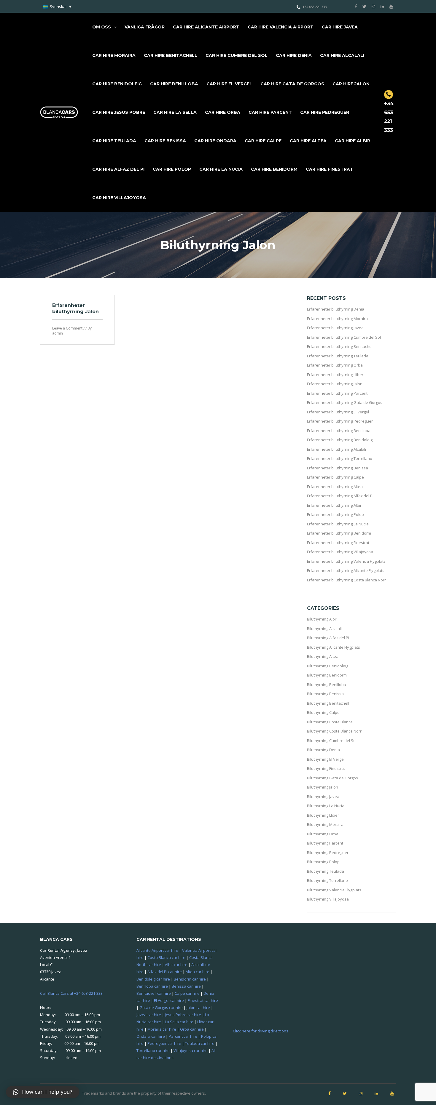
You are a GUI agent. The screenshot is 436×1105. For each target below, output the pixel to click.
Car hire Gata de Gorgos (292, 84)
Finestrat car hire (203, 1000)
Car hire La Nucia (221, 169)
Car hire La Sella (175, 112)
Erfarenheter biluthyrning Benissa (337, 468)
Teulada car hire (199, 1043)
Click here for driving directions (260, 1031)
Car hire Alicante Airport (206, 27)
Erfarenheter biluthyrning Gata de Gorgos (344, 402)
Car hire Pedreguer (324, 112)
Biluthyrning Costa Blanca (330, 722)
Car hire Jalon (351, 84)
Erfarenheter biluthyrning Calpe (335, 477)
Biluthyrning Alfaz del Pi (328, 637)
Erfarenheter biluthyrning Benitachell (340, 346)
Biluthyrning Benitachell (328, 703)
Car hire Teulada (114, 140)
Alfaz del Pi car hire (164, 971)
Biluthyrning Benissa (325, 693)
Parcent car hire (183, 1036)
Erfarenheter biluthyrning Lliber (335, 374)
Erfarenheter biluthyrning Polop (335, 514)
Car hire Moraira (114, 55)
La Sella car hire (179, 1021)
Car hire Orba (222, 112)
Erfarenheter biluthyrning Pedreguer (340, 421)
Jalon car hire (198, 1007)
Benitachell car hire (153, 993)
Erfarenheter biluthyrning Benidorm (339, 533)
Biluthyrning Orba (322, 834)
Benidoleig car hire (153, 979)
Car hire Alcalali (342, 55)
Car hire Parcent (270, 112)
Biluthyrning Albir (322, 619)
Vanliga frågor (145, 27)
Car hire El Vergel (229, 84)
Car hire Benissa (165, 140)
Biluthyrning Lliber (323, 815)
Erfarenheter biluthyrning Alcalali (336, 449)
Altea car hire (197, 971)
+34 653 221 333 (315, 6)
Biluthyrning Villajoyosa (328, 899)
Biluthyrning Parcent (325, 843)
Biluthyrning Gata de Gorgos (332, 778)
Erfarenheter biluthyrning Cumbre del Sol (344, 337)
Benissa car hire (186, 986)
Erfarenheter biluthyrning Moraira (337, 318)
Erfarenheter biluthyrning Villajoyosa (340, 551)
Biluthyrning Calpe (323, 712)
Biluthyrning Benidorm (327, 675)
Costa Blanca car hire (166, 957)
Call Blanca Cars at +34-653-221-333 (71, 993)
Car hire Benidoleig (117, 84)
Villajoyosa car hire (191, 1050)
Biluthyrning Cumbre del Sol (332, 740)
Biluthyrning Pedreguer (328, 852)
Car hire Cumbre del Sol (237, 55)
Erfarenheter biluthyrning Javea (335, 327)
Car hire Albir (352, 140)
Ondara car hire (150, 1036)
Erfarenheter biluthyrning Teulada (337, 356)
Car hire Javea (340, 27)
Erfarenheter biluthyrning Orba (335, 365)
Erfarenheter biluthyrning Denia (335, 309)
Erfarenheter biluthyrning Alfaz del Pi (340, 495)
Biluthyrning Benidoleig (327, 666)
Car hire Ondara (215, 140)
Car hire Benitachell (170, 55)
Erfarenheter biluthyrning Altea (335, 486)
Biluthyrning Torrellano (327, 880)
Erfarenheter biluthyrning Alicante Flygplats (345, 570)
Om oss (101, 27)
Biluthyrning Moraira (325, 824)
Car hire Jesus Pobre (118, 112)
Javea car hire (148, 1014)
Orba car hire (192, 1029)
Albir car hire (176, 964)
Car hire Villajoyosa (119, 197)
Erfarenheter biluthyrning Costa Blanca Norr (346, 580)
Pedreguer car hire (164, 1043)
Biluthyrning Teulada (325, 871)
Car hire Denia (294, 55)
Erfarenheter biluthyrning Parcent (337, 393)
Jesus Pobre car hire (183, 1014)
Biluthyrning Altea (322, 656)
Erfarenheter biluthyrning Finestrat (338, 542)
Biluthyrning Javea (323, 796)
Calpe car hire (187, 993)
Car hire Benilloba (174, 84)
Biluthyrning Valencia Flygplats (334, 890)
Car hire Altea (308, 140)
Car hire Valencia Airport (281, 27)
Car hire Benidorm (274, 169)
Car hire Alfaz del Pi (118, 169)
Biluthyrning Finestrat (326, 768)
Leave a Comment (67, 328)
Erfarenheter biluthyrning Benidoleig (340, 439)
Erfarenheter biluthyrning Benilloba (338, 430)
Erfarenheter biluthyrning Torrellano (339, 458)
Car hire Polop (172, 169)
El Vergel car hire (169, 1000)
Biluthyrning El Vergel (326, 759)
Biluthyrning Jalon (322, 787)
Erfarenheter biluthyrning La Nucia (338, 524)
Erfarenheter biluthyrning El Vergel (338, 412)
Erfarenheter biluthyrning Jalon (75, 308)
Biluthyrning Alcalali (324, 628)
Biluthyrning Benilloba (326, 684)
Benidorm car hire (190, 979)
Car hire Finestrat (329, 169)
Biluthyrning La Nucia (325, 805)
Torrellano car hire (153, 1050)
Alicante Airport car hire (157, 950)
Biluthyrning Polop (323, 861)
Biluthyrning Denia (323, 749)
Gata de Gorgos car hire (161, 1007)
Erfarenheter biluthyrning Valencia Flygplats (346, 561)
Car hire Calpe (263, 140)
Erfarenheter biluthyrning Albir (334, 505)
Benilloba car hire (152, 986)
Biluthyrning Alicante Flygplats (333, 647)
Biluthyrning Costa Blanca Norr (334, 731)
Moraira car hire (161, 1029)
